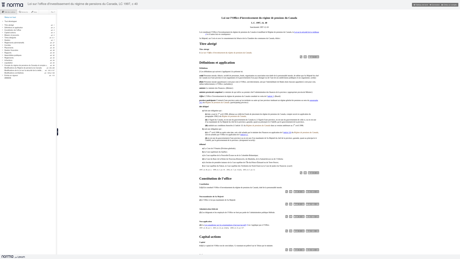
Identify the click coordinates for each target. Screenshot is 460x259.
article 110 (287, 132)
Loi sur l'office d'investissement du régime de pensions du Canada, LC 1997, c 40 (83, 4)
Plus (52, 12)
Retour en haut (10, 17)
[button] (57, 131)
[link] (27, 25)
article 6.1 (244, 135)
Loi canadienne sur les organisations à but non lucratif (225, 225)
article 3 (271, 96)
